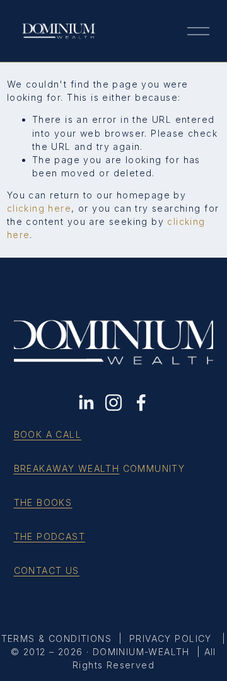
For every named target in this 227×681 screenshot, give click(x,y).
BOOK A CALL (48, 434)
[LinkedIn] (86, 402)
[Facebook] (141, 402)
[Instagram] (113, 402)
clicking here (39, 208)
